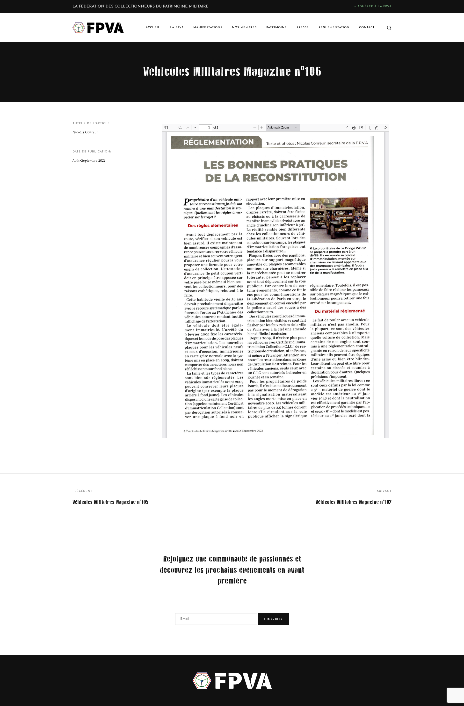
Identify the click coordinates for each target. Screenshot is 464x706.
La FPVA (177, 27)
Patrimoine (276, 27)
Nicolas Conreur (85, 132)
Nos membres (244, 27)
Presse (303, 27)
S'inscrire (273, 619)
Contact (367, 27)
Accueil (153, 27)
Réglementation (334, 27)
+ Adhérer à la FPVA (373, 6)
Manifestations (207, 27)
